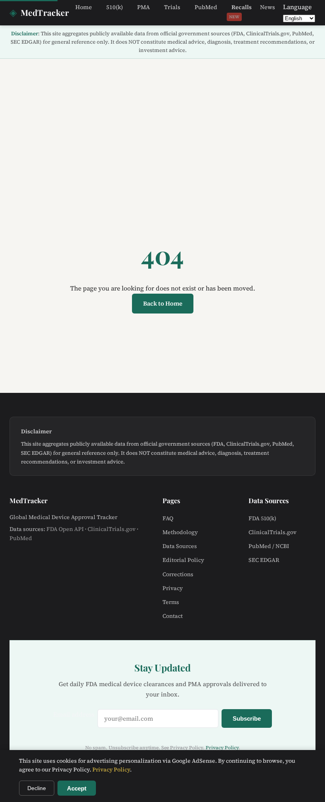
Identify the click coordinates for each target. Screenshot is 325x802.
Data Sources (179, 546)
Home (83, 7)
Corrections (177, 574)
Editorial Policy (183, 560)
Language (297, 6)
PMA (143, 7)
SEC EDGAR (264, 560)
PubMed (206, 7)
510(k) (114, 7)
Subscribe (247, 718)
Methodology (180, 532)
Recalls (240, 11)
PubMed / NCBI (269, 546)
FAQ (167, 518)
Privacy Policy (222, 747)
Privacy (172, 588)
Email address (73, 714)
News (267, 7)
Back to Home (162, 303)
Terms (170, 602)
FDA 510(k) (262, 518)
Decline (36, 788)
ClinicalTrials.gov (112, 529)
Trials (172, 7)
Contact (172, 616)
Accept (76, 788)
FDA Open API (65, 529)
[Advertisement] (162, 118)
